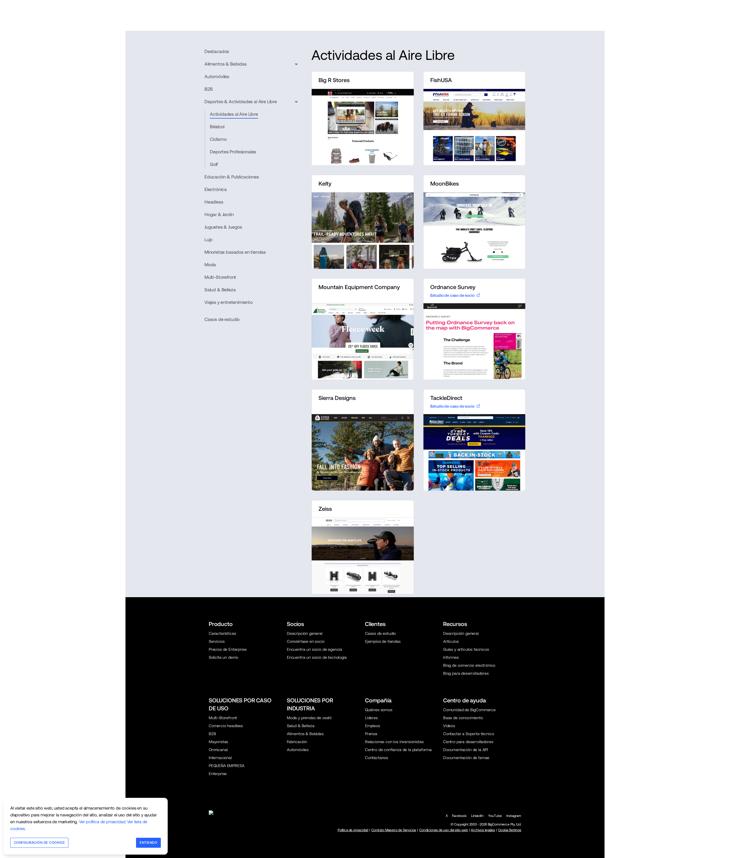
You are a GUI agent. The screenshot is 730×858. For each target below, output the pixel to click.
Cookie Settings (509, 830)
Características (222, 633)
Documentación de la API (465, 749)
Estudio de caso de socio (452, 295)
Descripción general (305, 633)
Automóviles (298, 749)
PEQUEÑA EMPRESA (226, 765)
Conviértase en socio (306, 641)
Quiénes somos (378, 709)
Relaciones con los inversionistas (394, 741)
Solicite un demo (223, 657)
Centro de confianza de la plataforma (398, 749)
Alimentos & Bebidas (305, 733)
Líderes (371, 717)
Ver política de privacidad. (102, 821)
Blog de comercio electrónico (469, 665)
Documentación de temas (466, 757)
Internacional (220, 757)
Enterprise (218, 773)
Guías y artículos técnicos (466, 649)
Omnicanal (218, 749)
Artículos (451, 641)
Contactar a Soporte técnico (468, 733)
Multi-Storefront (223, 717)
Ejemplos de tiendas (383, 641)
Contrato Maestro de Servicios (393, 830)
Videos (449, 725)
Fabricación (297, 741)
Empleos (372, 725)
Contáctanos (376, 757)
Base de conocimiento (463, 717)
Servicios (216, 641)
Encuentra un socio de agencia (314, 649)
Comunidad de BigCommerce (469, 709)
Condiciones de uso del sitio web (443, 830)
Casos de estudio (222, 319)
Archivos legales (483, 830)
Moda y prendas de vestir (309, 717)
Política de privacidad (353, 830)
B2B (212, 733)
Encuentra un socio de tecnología (317, 657)
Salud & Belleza (300, 725)
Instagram (513, 816)
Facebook (459, 816)
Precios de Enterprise (227, 649)
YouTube (495, 816)
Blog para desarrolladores (466, 673)
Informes (451, 657)
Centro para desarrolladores (468, 741)
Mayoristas (218, 741)
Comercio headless (226, 725)
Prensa (371, 733)
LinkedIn (477, 816)
